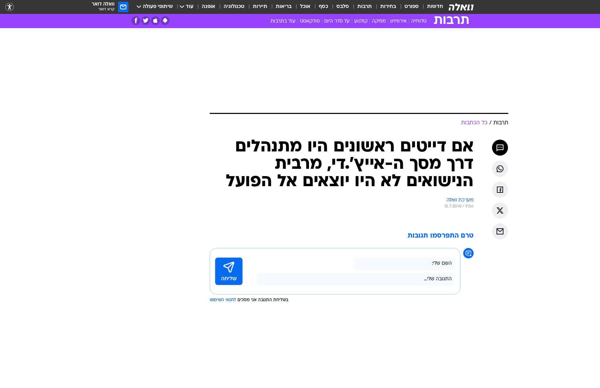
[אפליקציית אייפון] (155, 20)
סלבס (342, 6)
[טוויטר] (145, 20)
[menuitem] (431, 7)
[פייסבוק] (136, 20)
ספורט (412, 6)
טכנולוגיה (234, 6)
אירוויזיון (398, 21)
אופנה (208, 6)
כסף (323, 6)
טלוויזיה (418, 21)
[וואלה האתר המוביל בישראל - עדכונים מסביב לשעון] (461, 6)
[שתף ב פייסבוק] (500, 190)
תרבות (364, 6)
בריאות (284, 6)
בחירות (388, 6)
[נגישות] (9, 7)
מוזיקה (379, 21)
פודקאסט (310, 21)
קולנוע (360, 21)
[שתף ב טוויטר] (500, 210)
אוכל (305, 6)
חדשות (435, 6)
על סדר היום (337, 21)
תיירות (260, 6)
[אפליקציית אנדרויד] (165, 20)
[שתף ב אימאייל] (500, 231)
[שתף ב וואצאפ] (500, 169)
